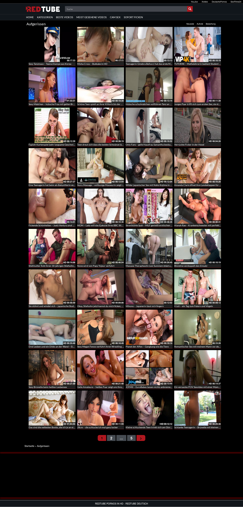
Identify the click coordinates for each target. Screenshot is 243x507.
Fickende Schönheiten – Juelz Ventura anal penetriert (56, 225)
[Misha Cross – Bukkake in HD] (100, 44)
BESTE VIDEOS (64, 17)
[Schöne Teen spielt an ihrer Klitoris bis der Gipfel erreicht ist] (100, 85)
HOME (30, 17)
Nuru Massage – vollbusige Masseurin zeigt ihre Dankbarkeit (108, 185)
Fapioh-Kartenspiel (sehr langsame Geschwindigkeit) (55, 144)
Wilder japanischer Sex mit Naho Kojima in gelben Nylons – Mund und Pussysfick (167, 185)
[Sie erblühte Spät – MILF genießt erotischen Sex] (149, 206)
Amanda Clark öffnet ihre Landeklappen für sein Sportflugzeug (206, 185)
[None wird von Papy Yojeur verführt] (100, 246)
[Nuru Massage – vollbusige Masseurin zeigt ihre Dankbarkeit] (100, 165)
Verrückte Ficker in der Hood (189, 144)
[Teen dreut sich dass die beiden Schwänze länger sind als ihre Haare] (100, 125)
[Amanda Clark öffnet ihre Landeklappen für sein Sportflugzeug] (197, 165)
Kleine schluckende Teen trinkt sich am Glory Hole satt (153, 427)
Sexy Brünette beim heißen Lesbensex (48, 387)
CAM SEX (115, 17)
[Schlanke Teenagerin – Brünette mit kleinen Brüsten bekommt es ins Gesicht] (197, 408)
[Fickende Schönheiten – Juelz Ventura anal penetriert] (52, 206)
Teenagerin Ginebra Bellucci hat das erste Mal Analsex (153, 63)
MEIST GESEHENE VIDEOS (91, 17)
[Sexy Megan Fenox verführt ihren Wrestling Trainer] (100, 327)
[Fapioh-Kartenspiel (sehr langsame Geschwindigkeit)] (52, 125)
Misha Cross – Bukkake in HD (92, 63)
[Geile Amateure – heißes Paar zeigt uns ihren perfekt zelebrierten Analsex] (100, 367)
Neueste (190, 23)
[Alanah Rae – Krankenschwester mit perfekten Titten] (197, 206)
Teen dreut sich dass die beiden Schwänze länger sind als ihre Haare (111, 144)
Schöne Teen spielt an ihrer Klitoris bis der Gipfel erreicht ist (108, 104)
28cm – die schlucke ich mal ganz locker (97, 427)
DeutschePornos (219, 1)
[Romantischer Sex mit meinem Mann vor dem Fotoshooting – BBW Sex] (197, 327)
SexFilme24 (236, 1)
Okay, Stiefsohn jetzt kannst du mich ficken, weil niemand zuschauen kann (114, 306)
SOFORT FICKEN (133, 17)
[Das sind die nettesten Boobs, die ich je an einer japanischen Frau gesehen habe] (52, 408)
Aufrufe (200, 23)
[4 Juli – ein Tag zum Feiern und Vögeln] (197, 287)
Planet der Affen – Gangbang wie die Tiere (147, 346)
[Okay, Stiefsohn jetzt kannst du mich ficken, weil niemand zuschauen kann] (100, 287)
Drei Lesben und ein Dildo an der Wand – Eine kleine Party (58, 346)
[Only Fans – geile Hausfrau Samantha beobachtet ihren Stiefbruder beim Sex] (149, 125)
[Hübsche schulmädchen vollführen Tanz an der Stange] (149, 85)
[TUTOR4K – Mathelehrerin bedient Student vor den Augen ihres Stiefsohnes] (197, 44)
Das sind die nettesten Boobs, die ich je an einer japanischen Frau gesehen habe (69, 427)
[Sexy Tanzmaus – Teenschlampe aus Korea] (52, 44)
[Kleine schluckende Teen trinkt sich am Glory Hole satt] (149, 408)
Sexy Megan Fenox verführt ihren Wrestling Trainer (103, 346)
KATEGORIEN (45, 17)
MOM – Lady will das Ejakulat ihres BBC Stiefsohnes (103, 225)
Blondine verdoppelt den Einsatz (190, 265)
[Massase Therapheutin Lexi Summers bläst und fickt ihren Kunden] (149, 246)
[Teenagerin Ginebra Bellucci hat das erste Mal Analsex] (149, 44)
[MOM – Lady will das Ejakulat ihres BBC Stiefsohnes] (100, 206)
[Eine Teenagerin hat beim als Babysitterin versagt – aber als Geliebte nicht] (52, 165)
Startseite (29, 446)
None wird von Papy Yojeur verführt (95, 265)
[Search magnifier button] (190, 9)
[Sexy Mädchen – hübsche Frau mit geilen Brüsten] (52, 85)
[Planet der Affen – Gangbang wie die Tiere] (149, 327)
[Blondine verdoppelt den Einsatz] (197, 246)
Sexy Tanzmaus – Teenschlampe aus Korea (50, 63)
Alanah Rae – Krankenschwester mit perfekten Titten (201, 225)
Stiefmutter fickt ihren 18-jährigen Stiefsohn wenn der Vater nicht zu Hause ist (68, 265)
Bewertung (211, 23)
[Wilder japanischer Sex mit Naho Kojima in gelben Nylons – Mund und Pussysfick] (149, 165)
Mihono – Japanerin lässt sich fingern (145, 306)
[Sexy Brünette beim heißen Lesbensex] (52, 367)
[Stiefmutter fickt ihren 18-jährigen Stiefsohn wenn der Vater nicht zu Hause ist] (52, 246)
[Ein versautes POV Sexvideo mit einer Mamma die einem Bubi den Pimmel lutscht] (197, 367)
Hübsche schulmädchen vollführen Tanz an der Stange (153, 104)
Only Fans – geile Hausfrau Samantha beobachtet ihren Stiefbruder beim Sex (164, 144)
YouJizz (194, 1)
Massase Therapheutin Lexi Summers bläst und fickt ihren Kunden (159, 265)
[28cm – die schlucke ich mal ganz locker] (100, 408)
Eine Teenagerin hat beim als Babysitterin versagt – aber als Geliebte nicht (66, 185)
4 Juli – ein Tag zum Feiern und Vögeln (193, 306)
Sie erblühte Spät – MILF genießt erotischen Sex (150, 225)
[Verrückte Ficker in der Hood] (197, 125)
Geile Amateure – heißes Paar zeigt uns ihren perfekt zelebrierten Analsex (114, 387)
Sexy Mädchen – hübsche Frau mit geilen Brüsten (54, 104)
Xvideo (205, 1)
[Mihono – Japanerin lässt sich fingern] (149, 287)
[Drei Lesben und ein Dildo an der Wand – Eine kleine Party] (52, 327)
